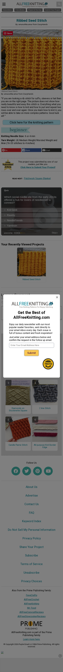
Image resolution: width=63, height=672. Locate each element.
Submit (31, 353)
